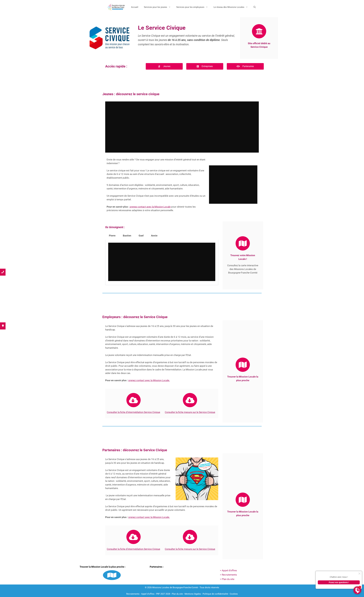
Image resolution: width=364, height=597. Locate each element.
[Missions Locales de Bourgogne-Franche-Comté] (117, 7)
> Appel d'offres (228, 570)
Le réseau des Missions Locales (229, 7)
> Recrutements (228, 574)
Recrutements (132, 594)
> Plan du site (227, 579)
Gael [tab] (141, 235)
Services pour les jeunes (155, 7)
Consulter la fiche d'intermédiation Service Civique (133, 549)
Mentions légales (193, 594)
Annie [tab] (154, 235)
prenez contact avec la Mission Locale (150, 206)
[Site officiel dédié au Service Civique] (259, 31)
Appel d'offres (147, 594)
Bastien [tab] (127, 235)
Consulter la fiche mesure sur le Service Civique (190, 412)
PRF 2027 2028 (163, 594)
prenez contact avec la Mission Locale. (149, 380)
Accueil (134, 7)
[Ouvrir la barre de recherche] (254, 7)
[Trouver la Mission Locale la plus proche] (243, 365)
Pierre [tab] (112, 235)
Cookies (234, 594)
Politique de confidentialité (215, 594)
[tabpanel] (161, 262)
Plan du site (177, 594)
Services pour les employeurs (190, 7)
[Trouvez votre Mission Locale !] (243, 243)
